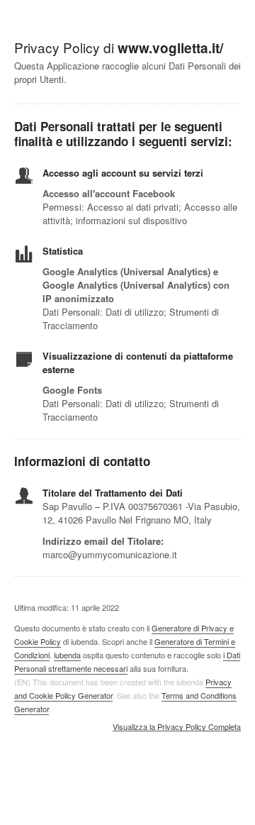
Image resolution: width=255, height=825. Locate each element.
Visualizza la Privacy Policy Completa (177, 727)
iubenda (67, 654)
